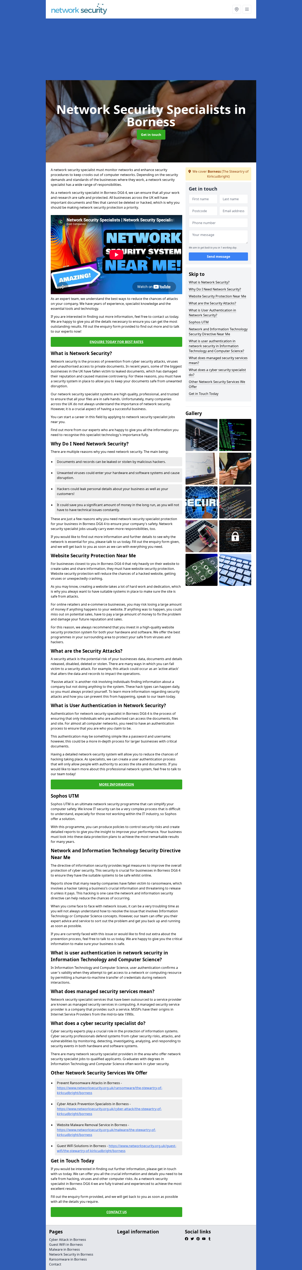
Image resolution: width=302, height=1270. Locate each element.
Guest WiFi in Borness (66, 1244)
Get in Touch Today (203, 393)
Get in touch (151, 134)
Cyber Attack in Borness (67, 1239)
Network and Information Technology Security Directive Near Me (218, 331)
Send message (218, 256)
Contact (55, 1264)
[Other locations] (236, 9)
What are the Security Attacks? (212, 303)
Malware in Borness (64, 1249)
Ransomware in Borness (68, 1259)
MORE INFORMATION (116, 784)
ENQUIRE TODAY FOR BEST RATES (116, 342)
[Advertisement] (169, 49)
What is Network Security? (209, 282)
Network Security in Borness (71, 1254)
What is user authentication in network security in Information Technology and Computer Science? (216, 346)
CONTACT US (116, 1212)
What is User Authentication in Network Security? (212, 312)
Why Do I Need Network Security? (215, 289)
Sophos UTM (199, 322)
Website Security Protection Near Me (217, 296)
